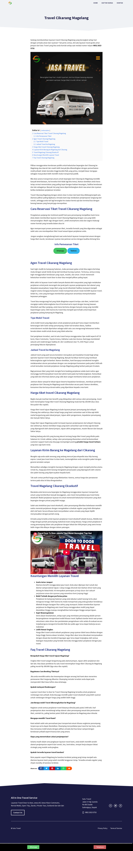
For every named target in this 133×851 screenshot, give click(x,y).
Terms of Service (116, 828)
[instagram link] (110, 805)
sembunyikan (45, 130)
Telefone (73, 251)
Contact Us (17, 812)
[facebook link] (120, 805)
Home (95, 3)
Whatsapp (60, 251)
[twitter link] (115, 805)
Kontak (120, 3)
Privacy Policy (102, 828)
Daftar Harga (107, 3)
